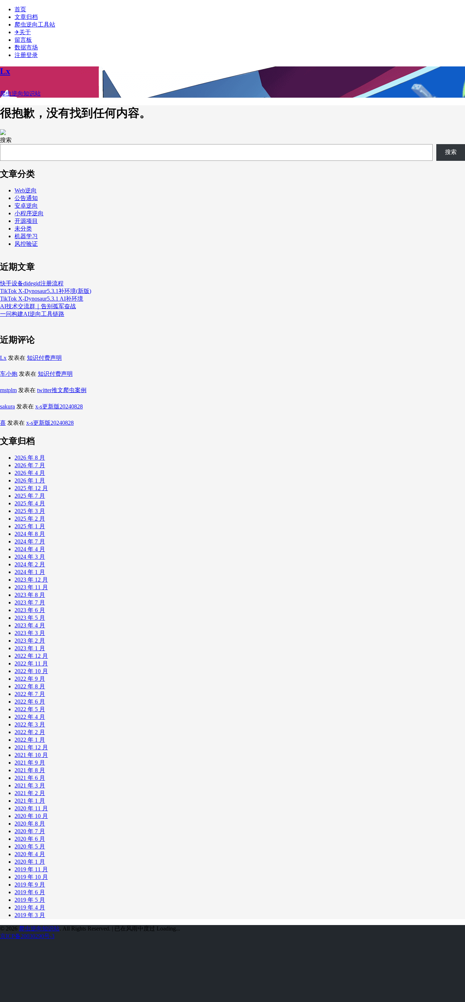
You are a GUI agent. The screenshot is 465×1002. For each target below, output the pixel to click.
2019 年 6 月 (30, 892)
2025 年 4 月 (30, 503)
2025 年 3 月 (30, 511)
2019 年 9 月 (30, 884)
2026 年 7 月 (30, 465)
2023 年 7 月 (30, 602)
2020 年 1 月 (30, 862)
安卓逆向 (26, 206)
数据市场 (26, 47)
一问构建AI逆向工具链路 (32, 314)
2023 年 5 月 (30, 618)
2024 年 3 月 (30, 557)
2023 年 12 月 (31, 580)
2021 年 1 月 (30, 801)
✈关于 (23, 32)
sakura (7, 406)
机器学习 (26, 236)
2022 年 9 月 (30, 679)
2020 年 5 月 (30, 846)
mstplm (8, 390)
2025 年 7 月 (30, 496)
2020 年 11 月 (31, 808)
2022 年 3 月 (30, 724)
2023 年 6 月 (30, 610)
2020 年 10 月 (31, 816)
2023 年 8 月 (30, 595)
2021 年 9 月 (30, 762)
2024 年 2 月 (30, 564)
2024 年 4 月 (30, 549)
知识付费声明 (44, 358)
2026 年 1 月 (30, 480)
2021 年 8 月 (30, 770)
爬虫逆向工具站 (35, 24)
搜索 (6, 140)
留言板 (23, 40)
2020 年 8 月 (30, 823)
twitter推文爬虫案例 (61, 390)
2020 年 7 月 (30, 831)
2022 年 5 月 (30, 709)
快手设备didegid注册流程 (32, 283)
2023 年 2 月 (30, 641)
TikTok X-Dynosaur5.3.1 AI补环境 (41, 299)
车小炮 (8, 374)
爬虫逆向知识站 (39, 928)
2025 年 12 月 (31, 488)
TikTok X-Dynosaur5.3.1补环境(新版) (45, 291)
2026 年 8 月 (30, 458)
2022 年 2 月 (30, 732)
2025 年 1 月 (30, 526)
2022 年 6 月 (30, 701)
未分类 (23, 228)
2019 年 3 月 (30, 915)
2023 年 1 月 (30, 648)
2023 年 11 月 (31, 587)
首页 (20, 9)
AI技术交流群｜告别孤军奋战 (38, 306)
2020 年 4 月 (30, 854)
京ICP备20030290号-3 (27, 936)
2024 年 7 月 (30, 541)
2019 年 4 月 (30, 907)
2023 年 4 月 (30, 625)
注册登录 (26, 55)
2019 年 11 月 (31, 869)
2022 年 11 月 (31, 663)
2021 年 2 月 (30, 793)
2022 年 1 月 (30, 740)
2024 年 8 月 (30, 534)
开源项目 (26, 221)
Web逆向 (26, 190)
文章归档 (26, 17)
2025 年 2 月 (30, 519)
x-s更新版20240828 (59, 406)
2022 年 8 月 (30, 686)
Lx (3, 358)
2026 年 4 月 (30, 473)
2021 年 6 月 (30, 778)
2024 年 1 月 (30, 572)
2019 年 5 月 (30, 900)
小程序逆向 (29, 213)
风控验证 (26, 244)
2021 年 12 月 (31, 747)
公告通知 (26, 198)
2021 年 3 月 (30, 785)
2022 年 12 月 (31, 656)
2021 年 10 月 (31, 755)
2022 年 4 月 (30, 717)
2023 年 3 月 (30, 633)
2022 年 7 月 (30, 694)
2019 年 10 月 (31, 877)
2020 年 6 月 (30, 839)
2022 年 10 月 (31, 671)
